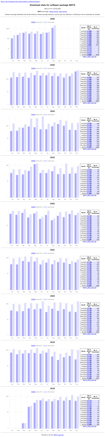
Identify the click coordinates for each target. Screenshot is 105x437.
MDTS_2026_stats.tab (89, 56)
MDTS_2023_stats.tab (89, 195)
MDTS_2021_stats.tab (89, 287)
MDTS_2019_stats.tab (89, 380)
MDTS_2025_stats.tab (89, 103)
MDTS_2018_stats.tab (89, 426)
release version (53, 11)
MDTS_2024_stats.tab (89, 149)
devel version (63, 11)
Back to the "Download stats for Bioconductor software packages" (20, 1)
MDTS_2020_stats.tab (89, 334)
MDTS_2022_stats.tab (89, 241)
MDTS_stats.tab (58, 435)
